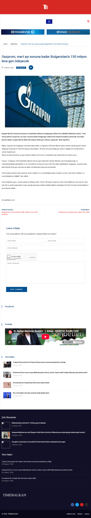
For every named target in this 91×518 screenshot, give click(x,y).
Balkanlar (14, 44)
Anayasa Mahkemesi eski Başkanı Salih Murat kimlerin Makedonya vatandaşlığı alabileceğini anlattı (48, 432)
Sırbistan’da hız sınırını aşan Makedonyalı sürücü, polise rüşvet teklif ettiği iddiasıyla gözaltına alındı (50, 372)
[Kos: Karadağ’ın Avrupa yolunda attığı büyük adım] (7, 395)
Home (5, 44)
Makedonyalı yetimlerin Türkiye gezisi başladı (29, 423)
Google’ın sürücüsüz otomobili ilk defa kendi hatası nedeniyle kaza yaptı (38, 442)
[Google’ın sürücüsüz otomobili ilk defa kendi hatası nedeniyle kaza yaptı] (6, 444)
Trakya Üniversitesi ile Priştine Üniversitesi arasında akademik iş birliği (39, 362)
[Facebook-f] (72, 504)
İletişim (80, 514)
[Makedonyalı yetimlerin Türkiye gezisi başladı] (6, 425)
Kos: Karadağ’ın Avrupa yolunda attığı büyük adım (31, 393)
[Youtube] (82, 504)
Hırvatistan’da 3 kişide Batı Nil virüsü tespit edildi (31, 383)
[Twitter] (77, 504)
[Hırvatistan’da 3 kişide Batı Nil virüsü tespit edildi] (7, 385)
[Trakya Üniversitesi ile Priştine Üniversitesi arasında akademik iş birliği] (7, 365)
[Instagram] (86, 504)
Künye (87, 514)
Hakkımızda (70, 514)
